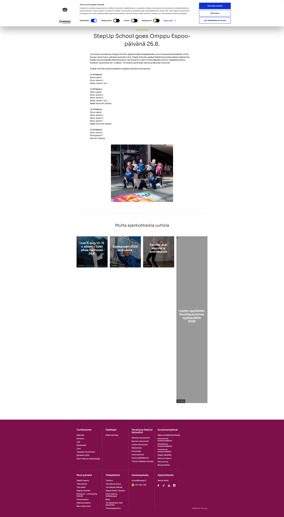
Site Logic (204, 508)
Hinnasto (80, 439)
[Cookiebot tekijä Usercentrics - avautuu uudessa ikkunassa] (65, 22)
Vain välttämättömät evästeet (215, 20)
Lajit (78, 442)
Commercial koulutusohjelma (164, 450)
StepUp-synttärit (84, 491)
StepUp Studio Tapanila (115, 491)
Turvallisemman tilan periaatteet (114, 504)
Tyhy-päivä (81, 487)
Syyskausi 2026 (83, 455)
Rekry (108, 499)
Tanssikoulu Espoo (113, 484)
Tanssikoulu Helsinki (114, 487)
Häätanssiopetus (84, 503)
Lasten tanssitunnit (140, 445)
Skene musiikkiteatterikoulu (169, 435)
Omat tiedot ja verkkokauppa (88, 459)
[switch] (116, 20)
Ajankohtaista (166, 475)
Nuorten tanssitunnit (140, 441)
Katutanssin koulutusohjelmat (165, 445)
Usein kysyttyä (138, 455)
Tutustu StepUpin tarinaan (142, 461)
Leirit (79, 449)
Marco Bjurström (84, 506)
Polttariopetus (83, 499)
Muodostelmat (164, 465)
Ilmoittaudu (136, 451)
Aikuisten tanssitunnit (141, 438)
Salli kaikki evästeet (214, 6)
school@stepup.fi (139, 480)
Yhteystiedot (113, 475)
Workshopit (81, 445)
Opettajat (111, 429)
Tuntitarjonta (84, 429)
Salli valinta (214, 13)
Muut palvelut (84, 475)
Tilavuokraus (82, 484)
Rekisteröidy (137, 448)
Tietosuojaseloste (113, 508)
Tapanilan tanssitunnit (86, 452)
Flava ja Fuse (163, 462)
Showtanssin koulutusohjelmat (165, 440)
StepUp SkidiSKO (164, 455)
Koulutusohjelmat (168, 429)
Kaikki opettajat (112, 435)
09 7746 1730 (140, 485)
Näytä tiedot (168, 21)
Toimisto (109, 480)
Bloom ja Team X (164, 458)
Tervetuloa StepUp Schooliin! (142, 431)
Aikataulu (80, 435)
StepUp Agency (83, 480)
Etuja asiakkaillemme (140, 458)
